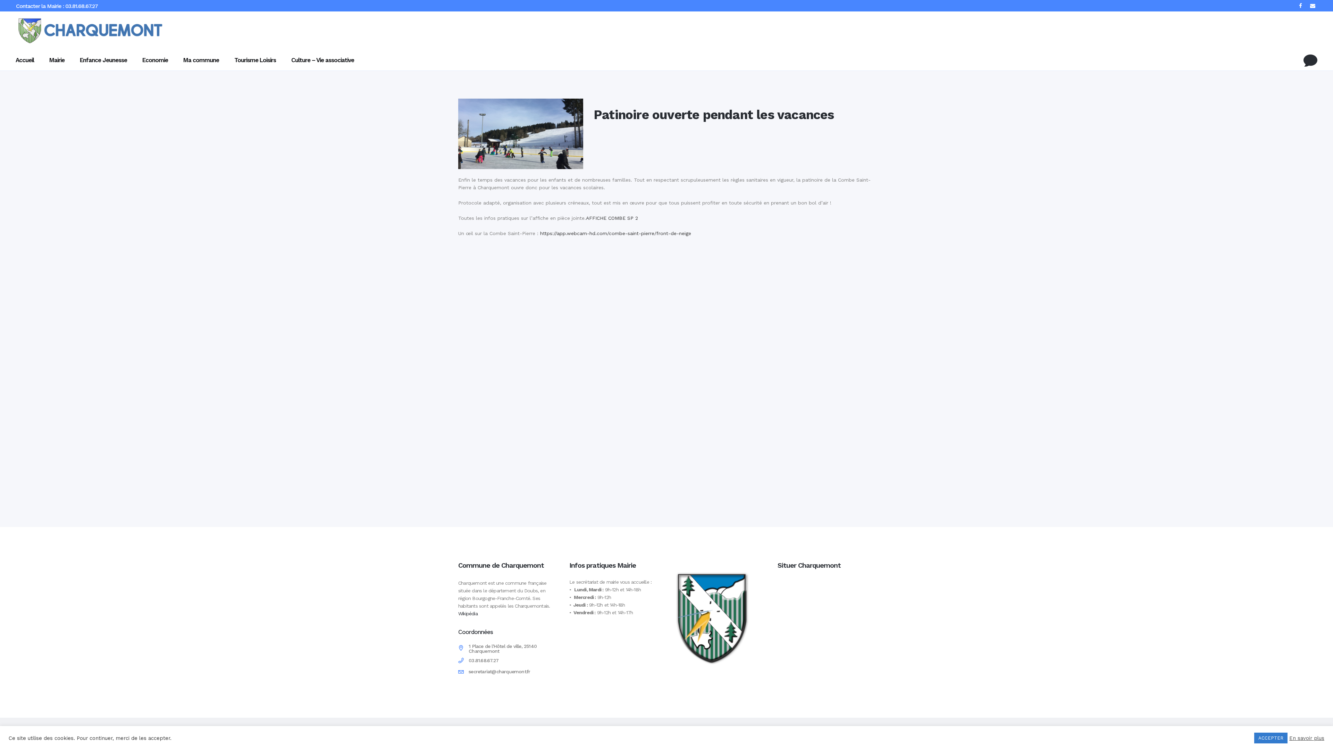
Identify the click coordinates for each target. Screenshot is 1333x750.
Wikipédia (468, 613)
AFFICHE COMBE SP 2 (612, 218)
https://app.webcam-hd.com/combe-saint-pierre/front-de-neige (616, 233)
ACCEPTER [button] (1270, 738)
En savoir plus (1306, 738)
